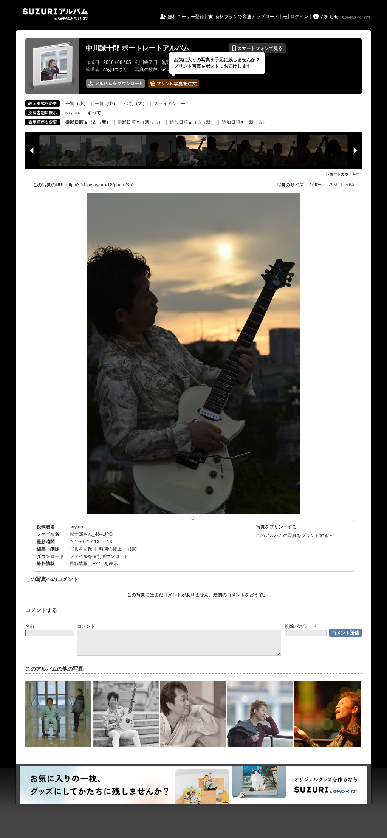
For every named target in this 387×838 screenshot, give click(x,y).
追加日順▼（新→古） (244, 122)
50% (349, 184)
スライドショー (170, 103)
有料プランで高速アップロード (247, 16)
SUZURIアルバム (55, 14)
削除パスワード (301, 626)
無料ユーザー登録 (186, 16)
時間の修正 (110, 548)
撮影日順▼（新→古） (140, 122)
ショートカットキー (343, 174)
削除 (133, 548)
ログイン (299, 16)
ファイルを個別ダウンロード (99, 556)
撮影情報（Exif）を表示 (94, 563)
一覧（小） (76, 103)
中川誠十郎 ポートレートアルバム (138, 48)
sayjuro (72, 112)
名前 (29, 626)
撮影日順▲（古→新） (88, 122)
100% (315, 184)
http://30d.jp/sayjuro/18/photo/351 (100, 184)
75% (333, 184)
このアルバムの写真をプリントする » (294, 535)
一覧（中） (106, 103)
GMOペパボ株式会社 (357, 17)
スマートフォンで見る (257, 48)
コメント (86, 626)
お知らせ (329, 16)
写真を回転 (81, 548)
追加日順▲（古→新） (192, 122)
